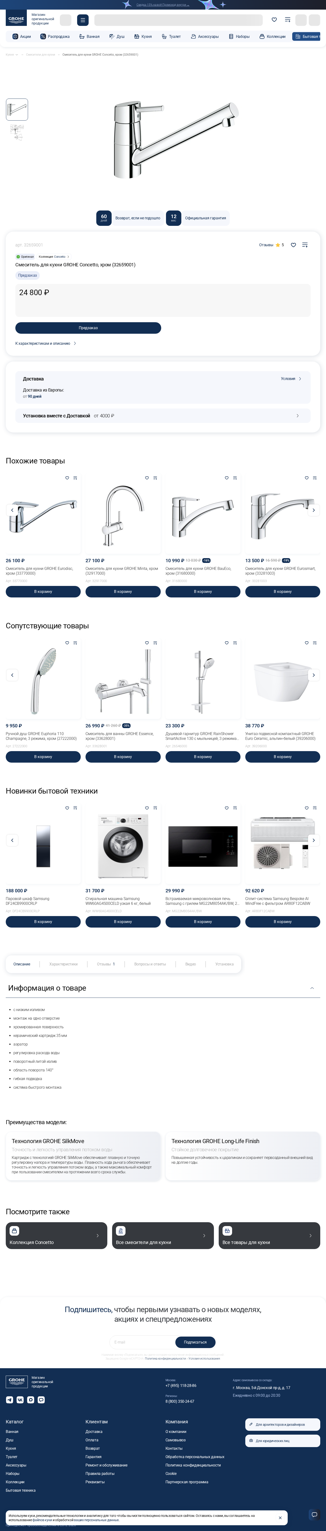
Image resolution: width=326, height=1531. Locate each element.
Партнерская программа (187, 1482)
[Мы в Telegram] (9, 1400)
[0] (274, 20)
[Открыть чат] (41, 1400)
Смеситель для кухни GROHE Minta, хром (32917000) (122, 571)
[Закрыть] (280, 1517)
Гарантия (93, 1457)
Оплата (92, 1440)
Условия (288, 378)
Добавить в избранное (293, 245)
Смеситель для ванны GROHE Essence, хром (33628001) (120, 736)
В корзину (43, 591)
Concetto (59, 256)
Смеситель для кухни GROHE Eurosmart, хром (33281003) (280, 571)
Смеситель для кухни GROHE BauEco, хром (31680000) (198, 571)
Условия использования (204, 1358)
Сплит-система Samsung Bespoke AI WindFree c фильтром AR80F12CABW (277, 901)
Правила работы (100, 1473)
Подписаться (195, 1342)
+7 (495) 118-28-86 (181, 1385)
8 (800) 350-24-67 (180, 1401)
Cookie (171, 1473)
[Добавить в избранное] (67, 478)
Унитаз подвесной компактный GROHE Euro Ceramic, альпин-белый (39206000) (280, 736)
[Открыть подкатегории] (17, 55)
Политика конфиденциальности (165, 1358)
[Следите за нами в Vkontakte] (20, 1400)
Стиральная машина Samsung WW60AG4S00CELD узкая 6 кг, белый (118, 901)
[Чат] (314, 1514)
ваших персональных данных (96, 1520)
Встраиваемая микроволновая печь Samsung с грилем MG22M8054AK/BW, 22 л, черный (202, 901)
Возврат (93, 1448)
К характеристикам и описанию (42, 343)
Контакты (174, 1448)
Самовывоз (176, 1440)
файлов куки (42, 1520)
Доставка (94, 1431)
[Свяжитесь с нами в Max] (30, 1400)
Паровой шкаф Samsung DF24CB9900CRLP (27, 901)
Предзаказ (88, 328)
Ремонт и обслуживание (106, 1465)
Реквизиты (95, 1482)
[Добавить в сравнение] (305, 245)
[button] (83, 20)
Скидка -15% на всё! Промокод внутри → (163, 4)
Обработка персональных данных (195, 1457)
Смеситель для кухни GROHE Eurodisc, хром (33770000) (39, 571)
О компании (176, 1431)
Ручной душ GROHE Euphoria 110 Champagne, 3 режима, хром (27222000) (41, 736)
